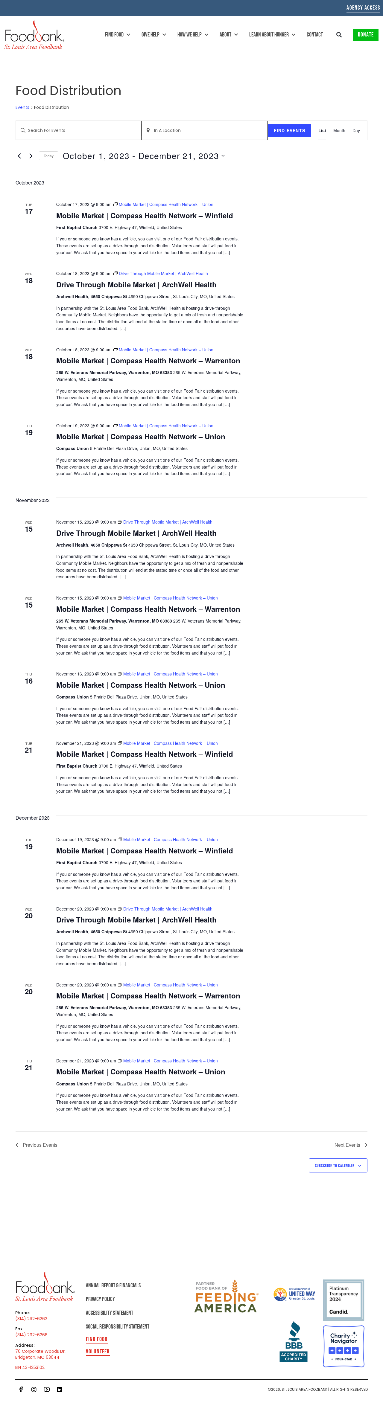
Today (49, 155)
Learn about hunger (269, 34)
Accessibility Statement (109, 1313)
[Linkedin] (59, 1389)
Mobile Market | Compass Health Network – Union (140, 436)
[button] (339, 35)
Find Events (289, 130)
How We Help (189, 34)
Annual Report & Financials (113, 1285)
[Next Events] (30, 155)
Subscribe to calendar (335, 1165)
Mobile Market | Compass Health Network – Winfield (144, 215)
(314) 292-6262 (31, 1319)
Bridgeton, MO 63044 (37, 1357)
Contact (315, 34)
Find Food (114, 34)
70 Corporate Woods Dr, (40, 1351)
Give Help (150, 34)
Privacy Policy (100, 1299)
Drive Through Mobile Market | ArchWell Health (136, 284)
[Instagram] (33, 1389)
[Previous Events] (19, 155)
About (225, 34)
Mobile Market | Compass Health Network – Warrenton (148, 360)
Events (22, 107)
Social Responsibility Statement (117, 1326)
